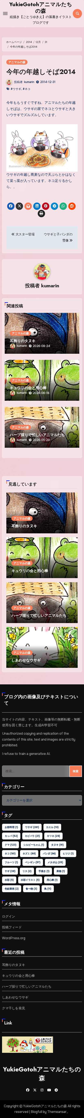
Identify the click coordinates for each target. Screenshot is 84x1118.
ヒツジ (68, 853)
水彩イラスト (30, 880)
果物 (60, 871)
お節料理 (11, 827)
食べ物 (31, 888)
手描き (44, 871)
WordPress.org (13, 938)
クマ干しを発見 (13, 1008)
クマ (10, 844)
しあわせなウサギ (26, 660)
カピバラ (32, 836)
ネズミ (29, 853)
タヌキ (57, 844)
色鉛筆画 (12, 888)
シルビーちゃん (33, 844)
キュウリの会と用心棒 (28, 388)
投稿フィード (12, 927)
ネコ (10, 853)
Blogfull (36, 1112)
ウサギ (32, 827)
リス (26, 871)
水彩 (9, 880)
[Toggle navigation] (5, 13)
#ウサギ (16, 89)
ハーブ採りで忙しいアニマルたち (37, 435)
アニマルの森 (16, 62)
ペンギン (32, 862)
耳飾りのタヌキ (22, 341)
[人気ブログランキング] (27, 1044)
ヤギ (10, 871)
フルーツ (11, 862)
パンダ (49, 853)
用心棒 (52, 880)
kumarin (29, 82)
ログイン (8, 916)
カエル (52, 827)
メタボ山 (55, 862)
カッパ (11, 836)
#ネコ (26, 89)
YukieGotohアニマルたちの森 (40, 7)
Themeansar (56, 1112)
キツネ (53, 836)
